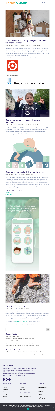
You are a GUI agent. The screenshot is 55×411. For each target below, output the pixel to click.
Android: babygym (10, 194)
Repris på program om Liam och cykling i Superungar (23, 121)
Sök (48, 329)
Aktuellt (5, 391)
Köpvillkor (22, 389)
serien (43, 318)
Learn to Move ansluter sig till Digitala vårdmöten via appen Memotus (27, 41)
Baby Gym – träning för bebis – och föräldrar (25, 172)
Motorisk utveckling (31, 45)
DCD (22, 124)
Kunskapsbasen (6, 394)
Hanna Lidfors (10, 45)
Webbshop (22, 387)
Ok (28, 408)
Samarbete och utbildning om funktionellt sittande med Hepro (20, 338)
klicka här (28, 134)
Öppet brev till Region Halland (12, 340)
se (41, 318)
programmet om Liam (19, 324)
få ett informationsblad (18, 58)
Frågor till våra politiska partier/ (13, 336)
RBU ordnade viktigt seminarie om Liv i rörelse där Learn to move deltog (22, 345)
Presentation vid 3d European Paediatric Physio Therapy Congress (29, 351)
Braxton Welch (9, 354)
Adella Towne (9, 351)
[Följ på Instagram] (7, 379)
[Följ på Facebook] (4, 379)
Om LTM (5, 396)
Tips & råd (39, 45)
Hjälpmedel (5, 389)
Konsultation (24, 45)
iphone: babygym (9, 192)
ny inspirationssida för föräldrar (21, 321)
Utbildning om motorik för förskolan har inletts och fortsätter (19, 343)
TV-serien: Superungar (15, 306)
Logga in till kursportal (25, 396)
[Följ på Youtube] (9, 379)
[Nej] (53, 407)
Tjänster (5, 387)
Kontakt (5, 398)
